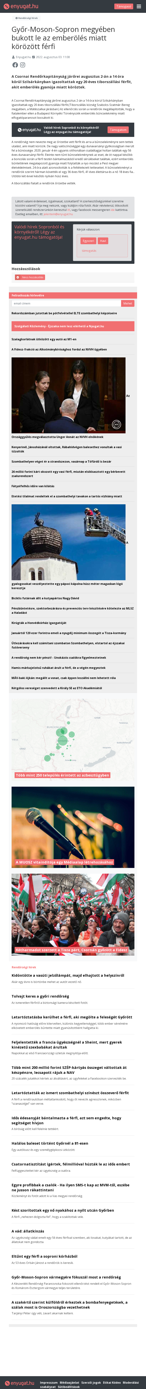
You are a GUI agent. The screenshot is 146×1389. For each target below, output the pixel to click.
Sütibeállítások (69, 1387)
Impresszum (49, 1383)
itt (68, 210)
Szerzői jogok (91, 1383)
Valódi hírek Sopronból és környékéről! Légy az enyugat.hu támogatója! (39, 232)
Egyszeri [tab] (88, 241)
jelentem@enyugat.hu (58, 214)
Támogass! (123, 6)
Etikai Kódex (112, 1383)
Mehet (127, 303)
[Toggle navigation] (139, 6)
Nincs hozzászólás (32, 277)
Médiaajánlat (70, 1383)
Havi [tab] (103, 241)
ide (113, 210)
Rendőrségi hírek (28, 18)
